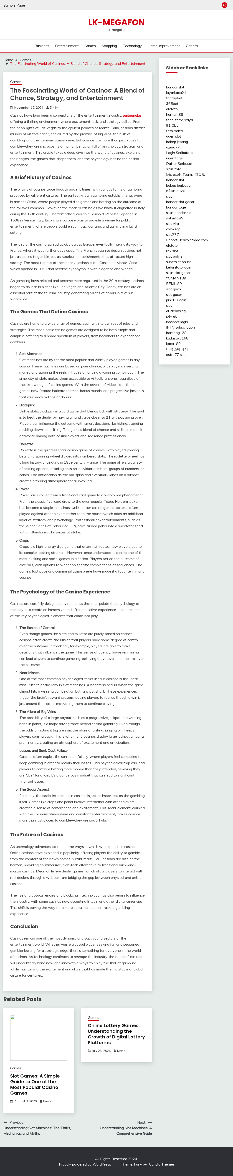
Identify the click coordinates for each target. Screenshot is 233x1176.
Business (42, 45)
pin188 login (176, 300)
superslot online (178, 261)
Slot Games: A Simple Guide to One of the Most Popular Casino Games (35, 1084)
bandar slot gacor (180, 201)
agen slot (173, 136)
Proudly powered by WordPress (85, 1164)
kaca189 (173, 343)
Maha (121, 1051)
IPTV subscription (180, 327)
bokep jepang (177, 141)
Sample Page (14, 5)
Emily (54, 108)
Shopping (109, 45)
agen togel (174, 158)
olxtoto (172, 109)
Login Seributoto (179, 152)
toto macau (175, 130)
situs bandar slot (179, 212)
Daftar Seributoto (180, 163)
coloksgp (173, 229)
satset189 (174, 218)
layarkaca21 (176, 92)
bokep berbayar (179, 185)
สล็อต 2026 (175, 190)
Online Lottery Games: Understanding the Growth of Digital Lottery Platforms (116, 1034)
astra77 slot (176, 354)
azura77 (173, 147)
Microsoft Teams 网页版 (185, 174)
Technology (132, 45)
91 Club (172, 125)
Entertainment (67, 45)
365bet (172, 103)
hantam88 (174, 114)
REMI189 (174, 283)
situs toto (173, 169)
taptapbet (174, 98)
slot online (174, 256)
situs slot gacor (178, 272)
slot (169, 196)
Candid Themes (162, 1164)
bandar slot (175, 87)
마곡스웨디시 (177, 349)
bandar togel (176, 207)
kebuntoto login (178, 267)
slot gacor (174, 289)
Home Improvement (164, 45)
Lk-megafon (116, 22)
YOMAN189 (176, 278)
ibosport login (177, 321)
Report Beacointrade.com (187, 240)
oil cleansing (176, 311)
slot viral (173, 223)
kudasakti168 (177, 338)
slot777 (172, 234)
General (192, 45)
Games (90, 45)
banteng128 (176, 332)
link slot (172, 251)
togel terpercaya (179, 120)
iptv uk (171, 316)
